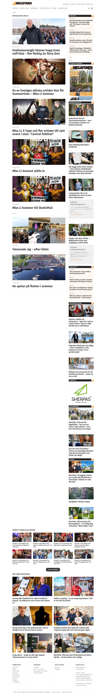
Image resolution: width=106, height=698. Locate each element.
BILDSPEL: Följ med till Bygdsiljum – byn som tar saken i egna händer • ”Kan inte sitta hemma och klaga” (80, 425)
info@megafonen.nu (85, 676)
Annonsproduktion (38, 673)
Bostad (54, 8)
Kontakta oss (89, 4)
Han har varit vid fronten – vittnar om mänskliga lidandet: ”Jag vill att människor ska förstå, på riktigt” (81, 452)
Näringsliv (34, 8)
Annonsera (66, 4)
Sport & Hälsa (45, 8)
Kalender (14, 678)
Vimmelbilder (62, 8)
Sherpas (70, 692)
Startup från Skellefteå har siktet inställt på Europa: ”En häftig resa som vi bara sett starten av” (31, 600)
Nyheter (15, 8)
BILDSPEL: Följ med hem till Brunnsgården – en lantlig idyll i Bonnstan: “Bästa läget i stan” (81, 524)
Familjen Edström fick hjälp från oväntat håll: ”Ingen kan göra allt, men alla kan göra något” (72, 629)
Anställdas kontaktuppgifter (83, 678)
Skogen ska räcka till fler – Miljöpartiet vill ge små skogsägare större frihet (79, 240)
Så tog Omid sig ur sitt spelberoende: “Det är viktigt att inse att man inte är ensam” (30, 629)
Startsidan (15, 667)
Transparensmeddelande (76, 214)
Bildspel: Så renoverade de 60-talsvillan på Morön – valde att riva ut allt (81, 374)
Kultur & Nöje (24, 8)
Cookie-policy (56, 692)
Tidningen (72, 4)
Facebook (57, 667)
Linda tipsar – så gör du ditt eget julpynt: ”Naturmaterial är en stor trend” (28, 656)
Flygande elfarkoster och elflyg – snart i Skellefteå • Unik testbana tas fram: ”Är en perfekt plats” (81, 349)
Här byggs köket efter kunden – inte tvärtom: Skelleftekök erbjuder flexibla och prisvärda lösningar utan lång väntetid (81, 170)
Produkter (36, 667)
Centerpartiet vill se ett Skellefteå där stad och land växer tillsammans (80, 195)
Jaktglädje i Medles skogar (79, 502)
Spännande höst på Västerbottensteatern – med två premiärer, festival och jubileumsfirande (80, 121)
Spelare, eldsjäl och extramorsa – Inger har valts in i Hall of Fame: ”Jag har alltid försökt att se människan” (81, 322)
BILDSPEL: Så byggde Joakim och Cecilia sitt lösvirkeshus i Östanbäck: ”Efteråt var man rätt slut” (80, 478)
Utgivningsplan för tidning (40, 671)
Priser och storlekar (39, 669)
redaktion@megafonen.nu (85, 674)
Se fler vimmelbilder (53, 569)
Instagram (57, 669)
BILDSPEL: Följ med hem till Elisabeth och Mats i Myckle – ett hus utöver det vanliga (73, 656)
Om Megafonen (80, 4)
